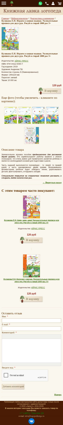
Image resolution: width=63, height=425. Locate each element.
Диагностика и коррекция (42, 18)
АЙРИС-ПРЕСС (21, 61)
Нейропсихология (19, 18)
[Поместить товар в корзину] (31, 240)
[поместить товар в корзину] (50, 90)
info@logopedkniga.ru (34, 416)
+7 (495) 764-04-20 (31, 413)
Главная (5, 18)
